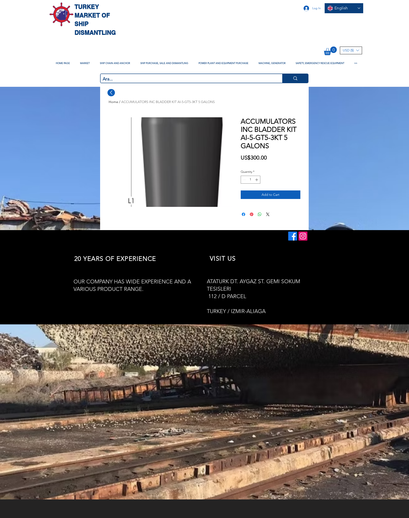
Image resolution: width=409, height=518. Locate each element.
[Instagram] (302, 236)
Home (113, 102)
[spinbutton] (250, 179)
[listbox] (351, 50)
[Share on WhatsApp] (259, 214)
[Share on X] (267, 214)
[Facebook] (292, 236)
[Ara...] (295, 78)
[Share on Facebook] (243, 214)
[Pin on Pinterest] (251, 214)
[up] (111, 92)
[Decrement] (244, 179)
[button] (330, 50)
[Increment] (257, 179)
